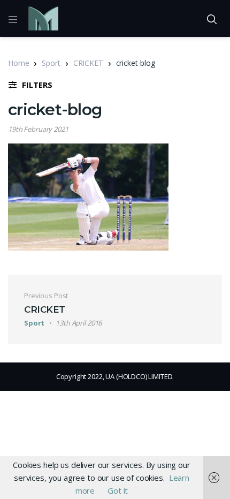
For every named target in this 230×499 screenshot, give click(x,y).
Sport (51, 63)
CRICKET (88, 63)
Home (18, 63)
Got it (118, 490)
